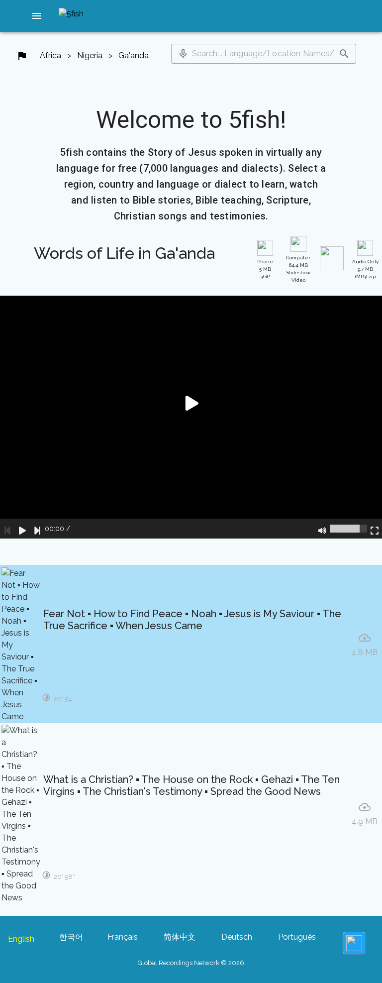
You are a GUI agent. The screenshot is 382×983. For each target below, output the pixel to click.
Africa (50, 55)
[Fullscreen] (374, 529)
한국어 (71, 937)
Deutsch (236, 937)
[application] (191, 417)
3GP (265, 269)
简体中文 (179, 937)
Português (297, 937)
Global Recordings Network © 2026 (191, 963)
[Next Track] (37, 529)
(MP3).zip (365, 269)
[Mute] (322, 529)
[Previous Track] (7, 529)
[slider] (348, 529)
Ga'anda (133, 55)
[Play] (22, 529)
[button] (37, 16)
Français (122, 937)
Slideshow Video (298, 269)
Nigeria (89, 55)
